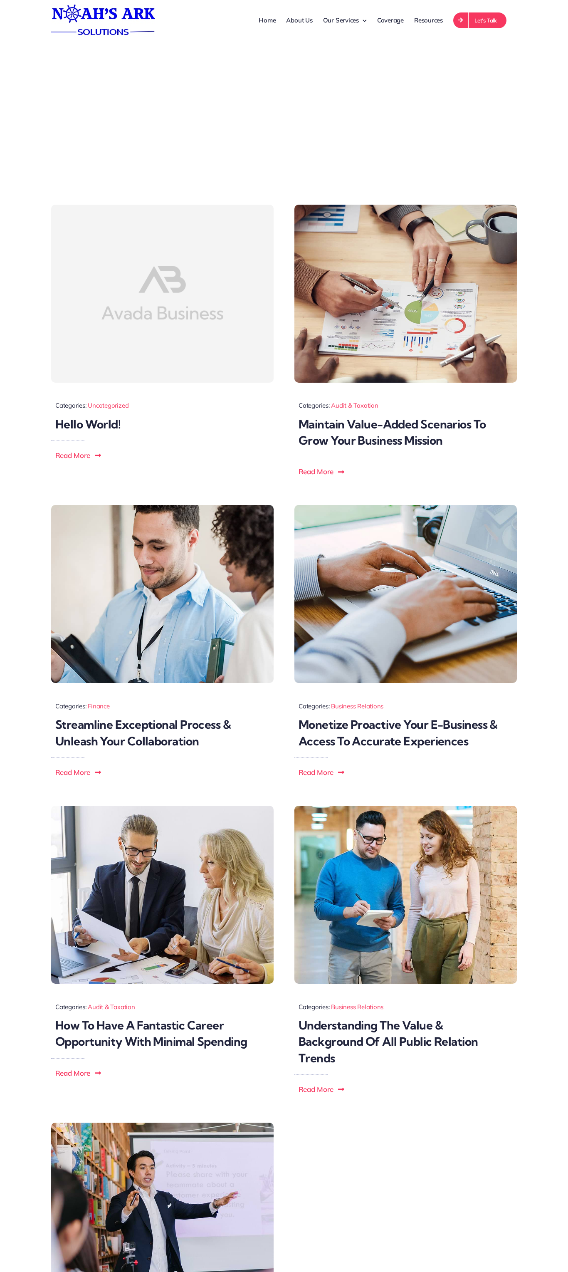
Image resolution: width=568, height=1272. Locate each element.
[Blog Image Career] (162, 809)
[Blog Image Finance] (162, 1126)
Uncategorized (108, 405)
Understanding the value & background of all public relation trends (388, 1041)
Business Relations (357, 706)
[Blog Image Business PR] (405, 809)
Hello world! (88, 424)
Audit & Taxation (354, 405)
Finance (98, 706)
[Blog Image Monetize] (405, 508)
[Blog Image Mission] (405, 208)
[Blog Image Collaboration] (162, 508)
